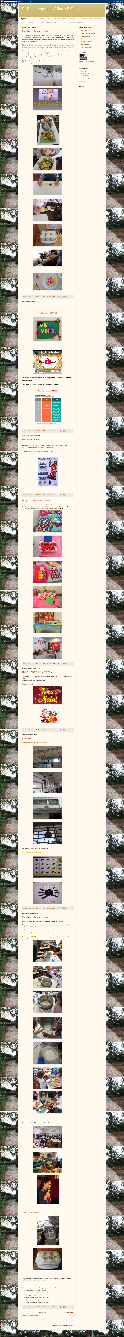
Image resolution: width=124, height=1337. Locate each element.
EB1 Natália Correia (86, 31)
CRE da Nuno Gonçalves (88, 33)
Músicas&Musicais (86, 36)
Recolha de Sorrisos (31, 439)
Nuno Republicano (86, 47)
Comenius (84, 39)
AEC (33, 19)
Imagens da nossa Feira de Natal (36, 500)
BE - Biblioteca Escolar (85, 19)
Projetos (31, 22)
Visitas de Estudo (51, 22)
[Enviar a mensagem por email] (58, 296)
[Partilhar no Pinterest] (65, 296)
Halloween (26, 738)
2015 (82, 71)
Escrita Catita (85, 44)
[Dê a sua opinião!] (60, 296)
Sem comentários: (51, 296)
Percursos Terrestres (86, 42)
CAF (48, 19)
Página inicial (25, 19)
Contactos (61, 22)
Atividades (41, 19)
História (23, 22)
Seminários (39, 22)
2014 (82, 82)
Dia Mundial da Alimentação (35, 31)
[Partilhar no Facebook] (64, 296)
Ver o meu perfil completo (86, 64)
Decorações (98, 19)
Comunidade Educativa (59, 19)
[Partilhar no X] (62, 296)
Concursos (72, 19)
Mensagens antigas (68, 1312)
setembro (85, 79)
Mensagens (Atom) (33, 1315)
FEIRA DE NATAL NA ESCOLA (37, 672)
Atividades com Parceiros (75, 22)
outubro (85, 73)
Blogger (71, 1325)
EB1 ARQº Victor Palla (87, 61)
